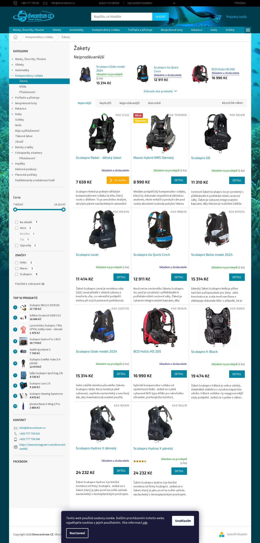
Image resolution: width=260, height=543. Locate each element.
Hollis (26, 263)
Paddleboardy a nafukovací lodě (35, 180)
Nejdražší (105, 103)
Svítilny (19, 120)
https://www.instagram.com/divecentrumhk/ (42, 447)
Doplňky (20, 164)
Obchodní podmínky (140, 3)
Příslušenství (27, 92)
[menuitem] (28, 30)
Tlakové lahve (23, 136)
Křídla (22, 87)
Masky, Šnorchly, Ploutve (30, 59)
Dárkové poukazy (26, 169)
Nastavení (77, 533)
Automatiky (22, 70)
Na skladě (28, 222)
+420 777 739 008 (29, 439)
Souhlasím (183, 521)
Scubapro (28, 274)
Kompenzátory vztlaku (29, 76)
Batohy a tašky (24, 147)
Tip (24, 239)
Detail (179, 180)
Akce (25, 228)
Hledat (161, 16)
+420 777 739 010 (29, 434)
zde (144, 522)
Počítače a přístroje (27, 98)
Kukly (18, 114)
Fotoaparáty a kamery (28, 153)
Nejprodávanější (130, 103)
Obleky (19, 65)
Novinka (27, 234)
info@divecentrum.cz (32, 428)
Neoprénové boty (26, 103)
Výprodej (28, 245)
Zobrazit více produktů (158, 91)
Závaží (19, 142)
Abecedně (154, 103)
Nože (18, 125)
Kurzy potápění (109, 3)
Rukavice (20, 109)
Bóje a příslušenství (27, 131)
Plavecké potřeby (26, 175)
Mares (26, 268)
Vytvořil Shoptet (237, 535)
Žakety (23, 81)
